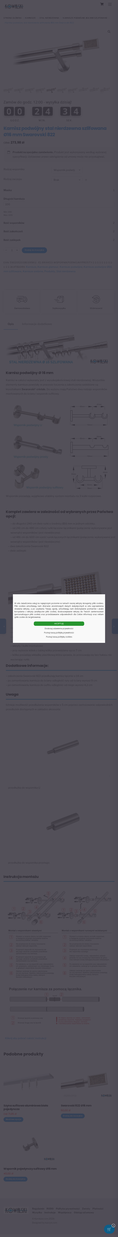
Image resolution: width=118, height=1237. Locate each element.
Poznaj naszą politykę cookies (59, 636)
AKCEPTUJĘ (59, 623)
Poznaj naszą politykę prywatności (59, 632)
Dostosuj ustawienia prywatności (59, 628)
